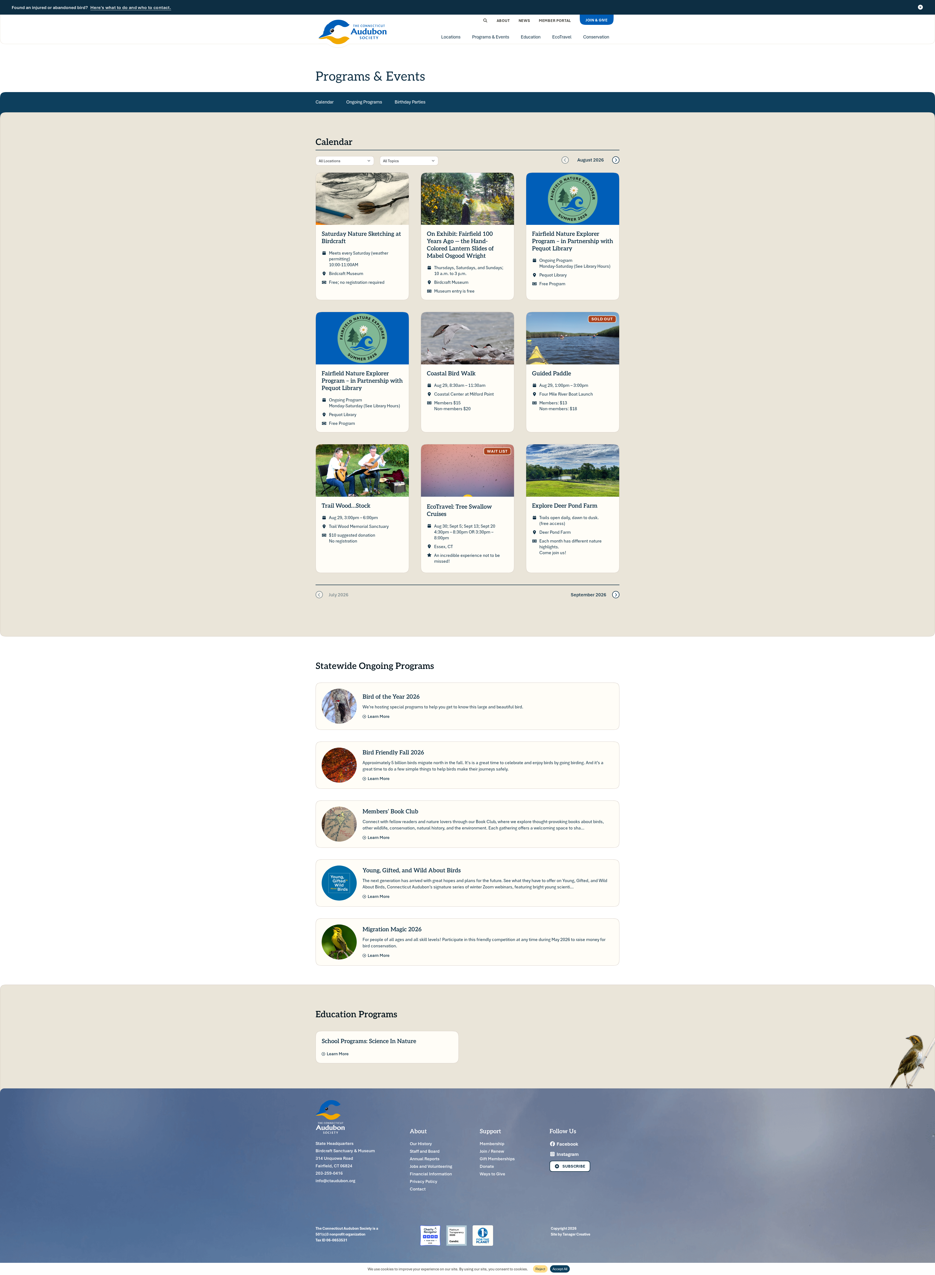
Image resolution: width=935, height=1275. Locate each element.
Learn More (379, 716)
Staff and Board (424, 1151)
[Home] (352, 34)
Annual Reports (424, 1158)
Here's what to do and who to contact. (130, 7)
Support (490, 1130)
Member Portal (555, 20)
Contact (418, 1189)
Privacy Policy (423, 1181)
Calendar (325, 102)
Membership (492, 1143)
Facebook (567, 1144)
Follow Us (563, 1130)
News (524, 20)
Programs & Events (490, 37)
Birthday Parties (410, 102)
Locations (450, 37)
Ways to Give (492, 1174)
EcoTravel (561, 37)
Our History (421, 1143)
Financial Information (431, 1174)
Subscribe (573, 1166)
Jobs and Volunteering (431, 1166)
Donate (487, 1166)
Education (531, 37)
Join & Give (597, 20)
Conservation (596, 37)
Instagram (567, 1154)
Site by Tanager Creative (570, 1234)
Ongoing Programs (364, 102)
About (503, 20)
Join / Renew (492, 1151)
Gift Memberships (497, 1158)
